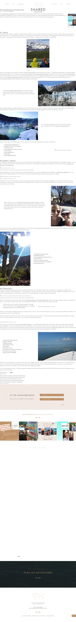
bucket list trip (30, 368)
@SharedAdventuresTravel (46, 414)
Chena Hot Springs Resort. (62, 126)
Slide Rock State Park (63, 172)
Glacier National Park (16, 90)
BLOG (62, 4)
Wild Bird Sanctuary (22, 305)
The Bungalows (68, 368)
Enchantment (9, 165)
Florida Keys (49, 368)
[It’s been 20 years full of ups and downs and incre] (9, 431)
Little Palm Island (57, 327)
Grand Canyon (41, 228)
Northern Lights (40, 109)
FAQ (13, 4)
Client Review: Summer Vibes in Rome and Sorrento (12, 377)
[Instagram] (38, 417)
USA (11, 369)
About (7, 4)
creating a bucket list (9, 13)
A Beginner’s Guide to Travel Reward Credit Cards (12, 380)
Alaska (19, 368)
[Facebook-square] (36, 417)
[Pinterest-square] (39, 417)
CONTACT (68, 4)
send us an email (35, 365)
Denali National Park (30, 72)
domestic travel (42, 368)
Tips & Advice (8, 368)
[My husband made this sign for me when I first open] (28, 431)
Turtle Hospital (21, 307)
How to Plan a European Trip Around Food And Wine (12, 375)
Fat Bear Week (71, 74)
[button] (17, 556)
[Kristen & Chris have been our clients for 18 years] (47, 431)
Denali (36, 368)
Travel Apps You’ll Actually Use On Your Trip (10, 378)
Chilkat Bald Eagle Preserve (15, 77)
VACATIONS (54, 4)
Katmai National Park (42, 74)
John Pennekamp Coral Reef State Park (37, 300)
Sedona (62, 368)
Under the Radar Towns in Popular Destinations (11, 381)
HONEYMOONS (21, 4)
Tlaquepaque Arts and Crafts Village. (28, 202)
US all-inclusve (6, 369)
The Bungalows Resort (26, 324)
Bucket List (24, 368)
